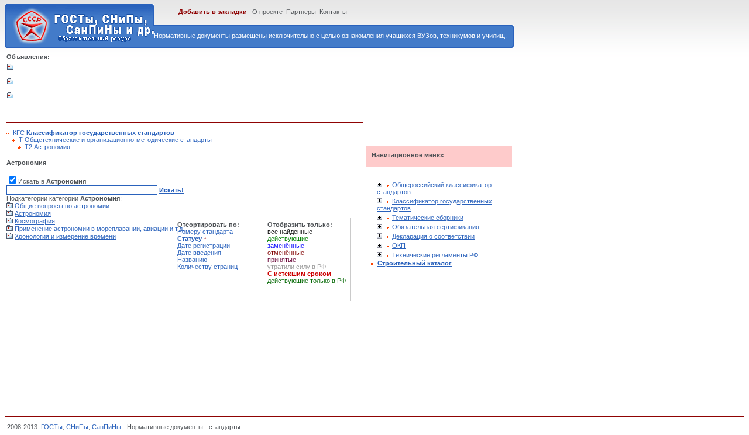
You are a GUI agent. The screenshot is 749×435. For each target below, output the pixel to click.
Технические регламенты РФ (435, 254)
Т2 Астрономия (47, 146)
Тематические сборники (427, 217)
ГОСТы (52, 426)
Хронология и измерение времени (65, 236)
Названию (192, 259)
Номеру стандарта (205, 231)
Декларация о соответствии (433, 236)
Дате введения (199, 252)
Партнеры (301, 11)
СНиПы (77, 426)
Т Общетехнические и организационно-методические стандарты (115, 139)
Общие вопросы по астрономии (62, 205)
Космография (35, 221)
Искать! (171, 190)
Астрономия (33, 213)
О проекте (267, 11)
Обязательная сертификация (435, 226)
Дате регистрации (203, 245)
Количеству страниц (207, 266)
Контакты (333, 11)
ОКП (399, 245)
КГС (93, 132)
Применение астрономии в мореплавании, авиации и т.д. (99, 228)
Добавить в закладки (212, 11)
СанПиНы (106, 426)
